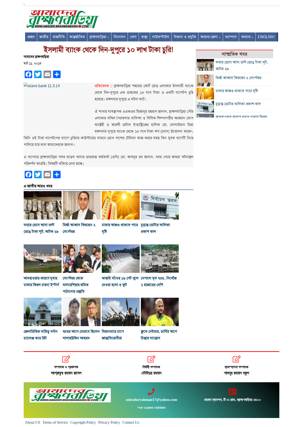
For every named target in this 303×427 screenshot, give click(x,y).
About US (32, 422)
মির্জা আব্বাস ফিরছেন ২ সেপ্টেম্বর (238, 78)
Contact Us (130, 422)
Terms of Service (55, 422)
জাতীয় (43, 37)
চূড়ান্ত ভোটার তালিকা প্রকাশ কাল (238, 104)
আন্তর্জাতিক (77, 37)
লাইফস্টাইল (160, 37)
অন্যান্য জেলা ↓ (211, 37)
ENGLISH (266, 37)
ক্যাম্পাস (231, 37)
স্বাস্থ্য (144, 37)
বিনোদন (119, 37)
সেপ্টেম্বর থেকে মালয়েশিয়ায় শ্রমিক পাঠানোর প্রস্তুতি (76, 285)
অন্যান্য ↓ (247, 37)
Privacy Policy (109, 422)
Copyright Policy (83, 422)
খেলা (133, 37)
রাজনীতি (59, 37)
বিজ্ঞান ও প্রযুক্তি (185, 37)
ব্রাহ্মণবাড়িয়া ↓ (99, 37)
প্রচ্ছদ (31, 37)
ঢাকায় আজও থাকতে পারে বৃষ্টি (237, 91)
